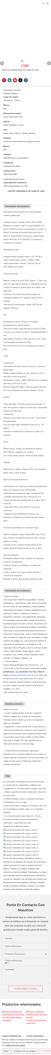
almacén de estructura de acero (23, 675)
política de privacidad (15, 1045)
